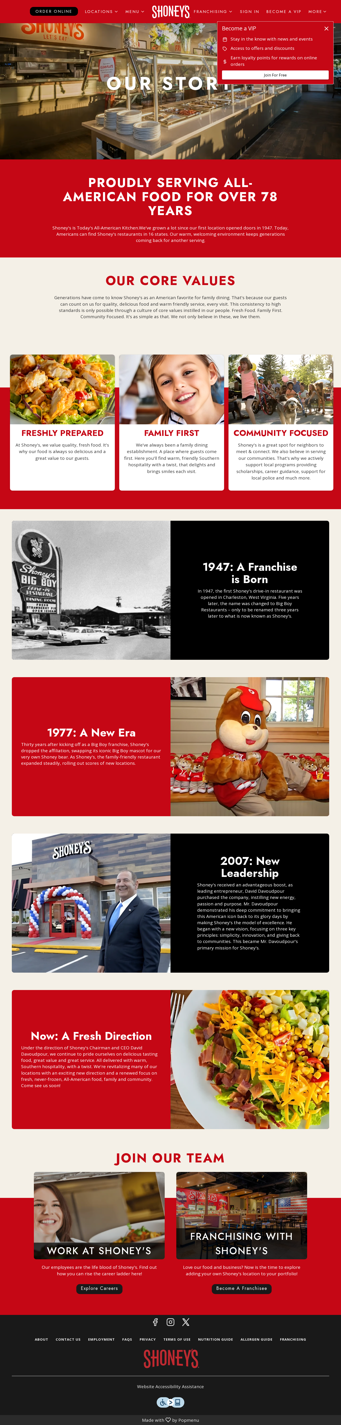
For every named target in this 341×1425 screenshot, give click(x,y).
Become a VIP (284, 11)
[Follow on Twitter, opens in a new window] (186, 1323)
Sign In (249, 11)
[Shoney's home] (170, 11)
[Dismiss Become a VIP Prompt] (326, 28)
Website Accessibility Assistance (170, 1387)
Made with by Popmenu (100, 1419)
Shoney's (170, 1358)
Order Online (53, 11)
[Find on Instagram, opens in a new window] (170, 1323)
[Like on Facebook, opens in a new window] (155, 1323)
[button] (102, 11)
